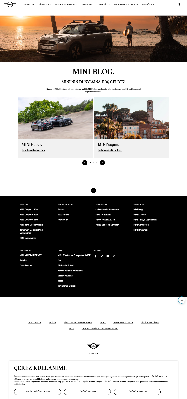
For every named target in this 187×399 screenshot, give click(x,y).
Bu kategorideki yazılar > (33, 150)
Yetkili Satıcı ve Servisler (107, 225)
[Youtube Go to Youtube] (108, 256)
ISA (59, 261)
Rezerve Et (63, 220)
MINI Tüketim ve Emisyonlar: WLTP (74, 255)
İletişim (23, 261)
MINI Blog (138, 210)
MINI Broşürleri (140, 230)
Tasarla (61, 210)
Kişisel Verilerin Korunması (70, 271)
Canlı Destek (26, 266)
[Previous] (84, 162)
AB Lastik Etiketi (66, 266)
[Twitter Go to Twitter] (102, 256)
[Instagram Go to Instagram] (114, 256)
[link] (45, 4)
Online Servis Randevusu (107, 210)
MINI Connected (141, 225)
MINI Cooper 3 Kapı (29, 210)
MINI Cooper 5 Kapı (29, 215)
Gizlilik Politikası (65, 276)
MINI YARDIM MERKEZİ (31, 255)
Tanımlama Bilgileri (67, 286)
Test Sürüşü (63, 215)
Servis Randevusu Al (105, 220)
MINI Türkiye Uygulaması (145, 220)
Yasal (60, 281)
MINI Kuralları (139, 215)
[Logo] (93, 346)
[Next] (102, 162)
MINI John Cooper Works (31, 225)
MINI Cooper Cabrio (29, 220)
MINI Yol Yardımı (103, 215)
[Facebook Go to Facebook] (96, 256)
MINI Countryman (28, 238)
